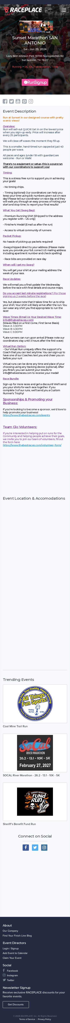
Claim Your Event (12, 957)
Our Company (10, 930)
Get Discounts (16, 1004)
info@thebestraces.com (18, 320)
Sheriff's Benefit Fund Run (19, 824)
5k (25, 66)
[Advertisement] (35, 471)
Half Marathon (42, 66)
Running (17, 66)
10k (31, 66)
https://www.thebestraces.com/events (26, 415)
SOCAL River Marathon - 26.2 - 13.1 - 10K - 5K (31, 775)
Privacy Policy (44, 1019)
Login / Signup (11, 948)
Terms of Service (27, 1019)
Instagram (12, 975)
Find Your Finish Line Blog (17, 935)
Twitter (10, 980)
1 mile (55, 66)
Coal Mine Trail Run (15, 726)
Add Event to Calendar (15, 953)
